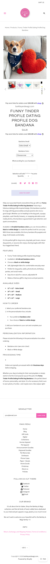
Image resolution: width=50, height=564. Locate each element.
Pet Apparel (25, 445)
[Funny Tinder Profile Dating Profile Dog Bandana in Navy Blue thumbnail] (12, 85)
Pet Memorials (25, 453)
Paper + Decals (25, 461)
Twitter (26, 486)
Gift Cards (25, 434)
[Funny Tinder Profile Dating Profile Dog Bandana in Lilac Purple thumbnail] (20, 85)
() (41, 2)
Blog (25, 431)
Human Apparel (25, 442)
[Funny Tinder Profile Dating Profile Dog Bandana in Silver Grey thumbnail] (36, 85)
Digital (25, 437)
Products (13, 27)
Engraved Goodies (25, 450)
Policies (25, 472)
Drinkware (25, 455)
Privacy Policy (25, 534)
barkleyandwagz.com (24, 106)
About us (25, 469)
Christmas (25, 466)
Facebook (26, 484)
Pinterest (26, 489)
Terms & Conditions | (39, 532)
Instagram (26, 492)
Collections (25, 440)
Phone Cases (25, 458)
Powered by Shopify (25, 559)
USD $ (24, 548)
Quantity (21, 176)
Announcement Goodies (25, 448)
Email (26, 494)
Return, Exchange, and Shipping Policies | (18, 532)
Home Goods (25, 463)
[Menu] (4, 13)
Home (7, 27)
